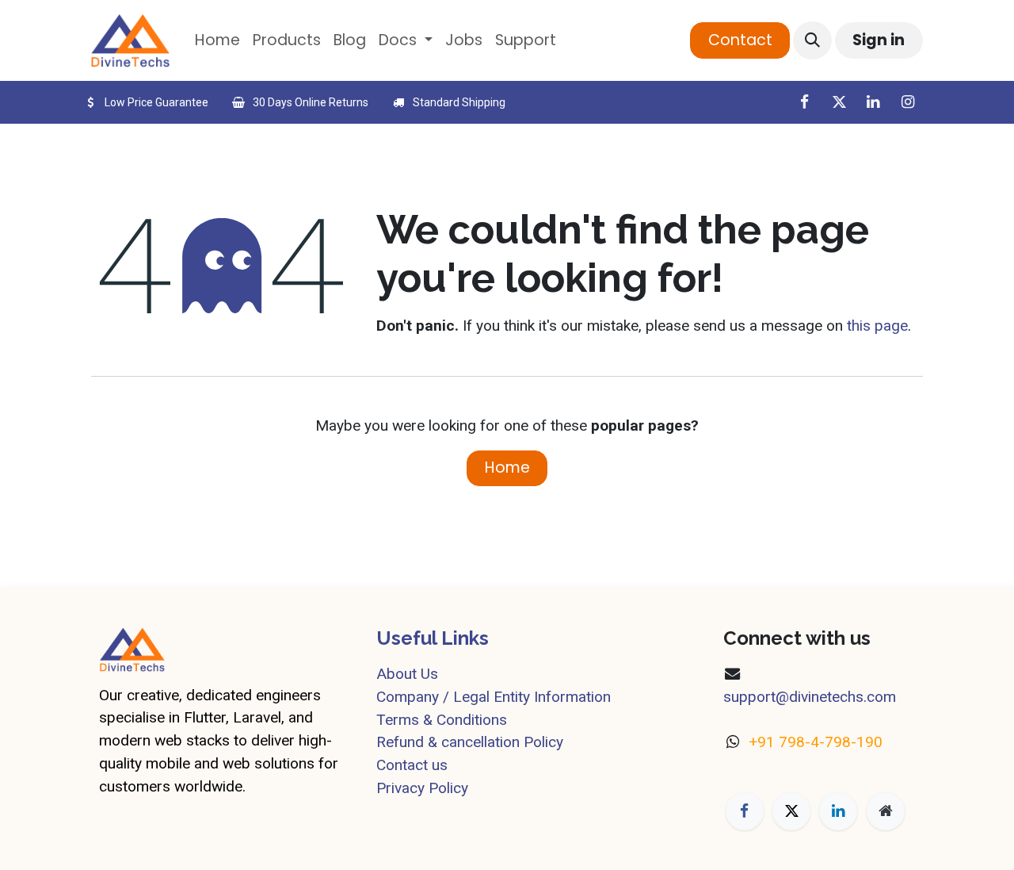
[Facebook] (804, 102)
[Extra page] (886, 811)
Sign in (878, 40)
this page (877, 325)
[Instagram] (908, 102)
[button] (812, 40)
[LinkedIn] (873, 102)
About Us (407, 674)
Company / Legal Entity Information (493, 697)
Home (507, 467)
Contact (740, 40)
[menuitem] (217, 41)
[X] (839, 102)
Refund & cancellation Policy (469, 742)
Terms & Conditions (441, 720)
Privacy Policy (422, 788)
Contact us (412, 765)
